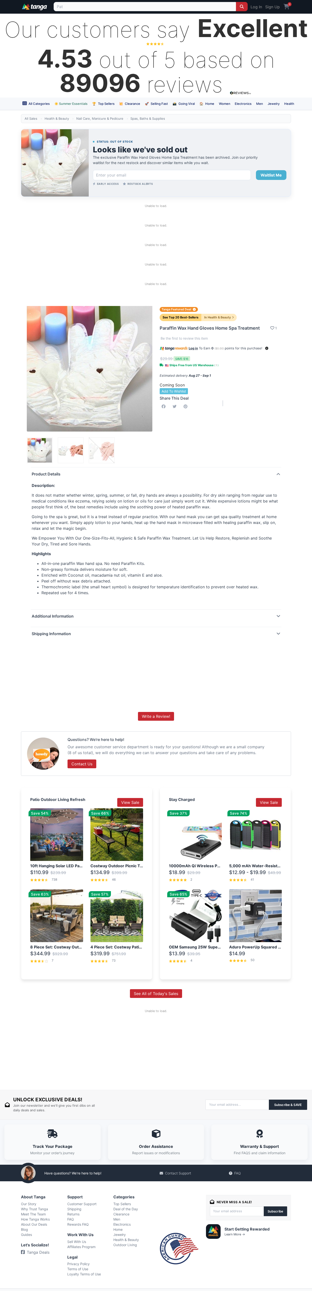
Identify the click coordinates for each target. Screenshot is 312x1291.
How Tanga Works (35, 1219)
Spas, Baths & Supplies (147, 118)
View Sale (130, 802)
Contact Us (81, 763)
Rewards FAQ (78, 1224)
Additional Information (53, 616)
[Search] (242, 6)
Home (206, 104)
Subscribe (275, 1211)
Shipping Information (51, 633)
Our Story (28, 1204)
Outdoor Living (125, 1245)
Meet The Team (33, 1214)
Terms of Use (77, 1269)
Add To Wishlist (174, 391)
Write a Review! (156, 716)
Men (259, 104)
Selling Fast (156, 104)
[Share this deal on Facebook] (164, 406)
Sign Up (272, 6)
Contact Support (178, 1173)
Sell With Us (76, 1242)
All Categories (39, 104)
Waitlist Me (271, 175)
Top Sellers (103, 104)
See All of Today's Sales (156, 993)
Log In (256, 6)
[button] (266, 348)
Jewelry (274, 104)
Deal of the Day (125, 1209)
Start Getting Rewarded (247, 1229)
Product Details (46, 474)
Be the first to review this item (184, 338)
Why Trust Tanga (34, 1209)
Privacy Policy (78, 1264)
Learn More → (234, 1234)
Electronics (243, 104)
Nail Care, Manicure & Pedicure (99, 118)
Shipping (74, 1209)
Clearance (129, 104)
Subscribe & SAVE (288, 1105)
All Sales (31, 118)
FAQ (237, 1173)
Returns (73, 1214)
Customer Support (82, 1204)
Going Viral (184, 104)
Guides (26, 1234)
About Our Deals (34, 1224)
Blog (24, 1229)
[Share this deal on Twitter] (175, 406)
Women (224, 104)
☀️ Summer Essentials (71, 104)
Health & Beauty (57, 118)
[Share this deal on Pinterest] (186, 406)
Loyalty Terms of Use (84, 1274)
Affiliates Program (81, 1247)
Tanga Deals (38, 1252)
